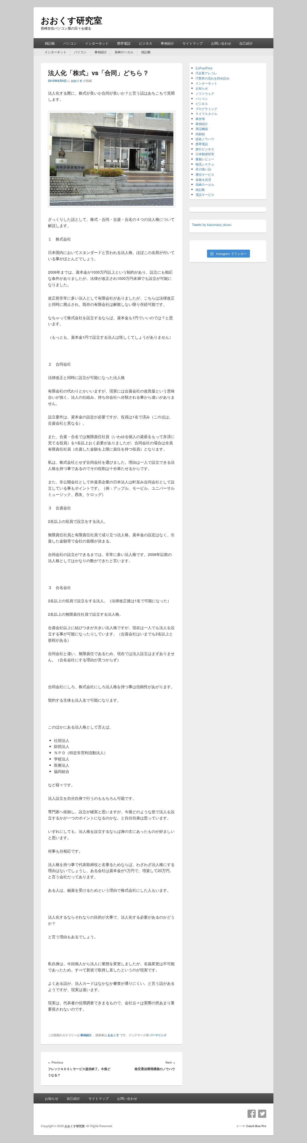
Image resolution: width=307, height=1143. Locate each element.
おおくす (77, 80)
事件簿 (200, 118)
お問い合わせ (221, 43)
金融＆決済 (203, 179)
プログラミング (206, 108)
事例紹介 (167, 43)
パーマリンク (158, 1035)
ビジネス (145, 43)
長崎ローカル (124, 52)
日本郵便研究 (204, 154)
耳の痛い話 (203, 169)
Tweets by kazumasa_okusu (211, 224)
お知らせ (201, 88)
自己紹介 (246, 43)
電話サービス (204, 194)
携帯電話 (123, 43)
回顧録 (200, 134)
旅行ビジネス (204, 149)
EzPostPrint (203, 68)
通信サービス (204, 174)
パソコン (70, 43)
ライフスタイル (206, 113)
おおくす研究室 (71, 20)
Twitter (262, 1114)
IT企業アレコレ (206, 73)
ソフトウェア (204, 93)
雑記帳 (50, 43)
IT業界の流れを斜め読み (212, 78)
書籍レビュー (204, 159)
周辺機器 (201, 128)
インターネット (97, 43)
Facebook (252, 1114)
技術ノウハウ (204, 139)
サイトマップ (193, 43)
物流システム (204, 164)
